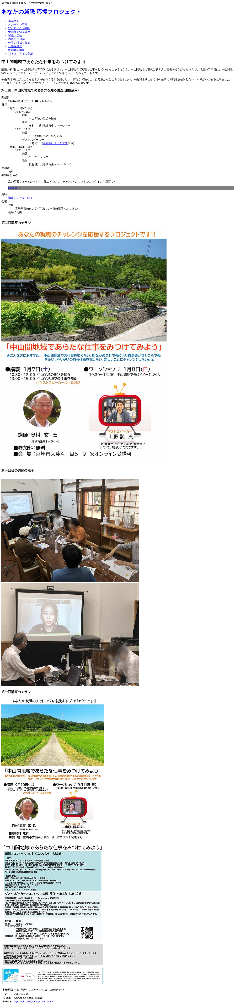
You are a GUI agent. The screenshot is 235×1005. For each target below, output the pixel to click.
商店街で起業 (16, 39)
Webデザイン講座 (19, 28)
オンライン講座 (18, 24)
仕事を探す (15, 46)
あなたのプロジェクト (41, 12)
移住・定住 (15, 35)
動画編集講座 (16, 49)
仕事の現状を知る (19, 42)
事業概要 (13, 21)
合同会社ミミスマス (55, 143)
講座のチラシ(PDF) (20, 197)
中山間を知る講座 (19, 31)
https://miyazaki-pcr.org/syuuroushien (34, 1001)
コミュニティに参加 (20, 53)
